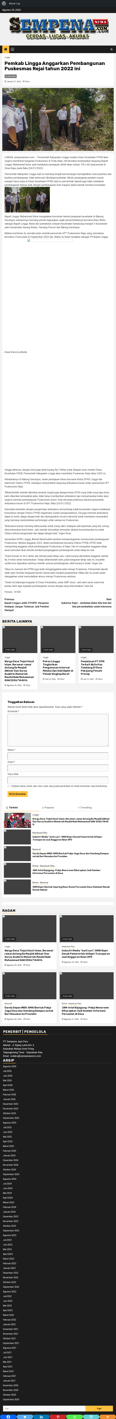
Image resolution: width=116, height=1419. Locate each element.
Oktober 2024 (9, 1169)
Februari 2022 (9, 1320)
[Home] (5, 49)
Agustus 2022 (9, 1291)
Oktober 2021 (9, 1338)
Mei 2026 (7, 1080)
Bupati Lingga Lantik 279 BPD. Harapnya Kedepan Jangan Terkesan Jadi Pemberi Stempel (27, 605)
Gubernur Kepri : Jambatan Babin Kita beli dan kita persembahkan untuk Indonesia (86, 603)
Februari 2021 (9, 1376)
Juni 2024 (7, 1188)
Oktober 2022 (9, 1282)
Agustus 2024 (9, 1179)
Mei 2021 (7, 1362)
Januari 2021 (9, 1381)
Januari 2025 (9, 1155)
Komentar (13, 711)
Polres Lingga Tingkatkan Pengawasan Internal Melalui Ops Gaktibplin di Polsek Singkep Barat (58, 667)
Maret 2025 (8, 1146)
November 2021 (10, 1334)
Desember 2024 (10, 1160)
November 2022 (10, 1277)
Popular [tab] (49, 807)
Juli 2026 (7, 1071)
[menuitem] (4, 3)
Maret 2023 (8, 1259)
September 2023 (11, 1230)
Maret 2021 (8, 1371)
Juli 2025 (7, 1127)
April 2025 (8, 1141)
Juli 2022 (7, 1296)
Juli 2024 (7, 1183)
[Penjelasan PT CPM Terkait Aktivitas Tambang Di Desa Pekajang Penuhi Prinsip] (96, 639)
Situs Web (13, 774)
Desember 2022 (10, 1273)
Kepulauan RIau (39, 833)
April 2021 (8, 1366)
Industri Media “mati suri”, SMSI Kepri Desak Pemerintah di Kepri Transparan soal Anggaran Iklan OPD (67, 838)
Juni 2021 (7, 1357)
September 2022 (11, 1287)
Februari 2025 (9, 1151)
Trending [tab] (86, 807)
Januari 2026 (9, 1099)
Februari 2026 (9, 1094)
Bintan (35, 866)
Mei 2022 (7, 1305)
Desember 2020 (10, 1385)
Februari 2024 (9, 1207)
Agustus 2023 (9, 1235)
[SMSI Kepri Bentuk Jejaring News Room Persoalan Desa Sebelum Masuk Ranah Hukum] (17, 886)
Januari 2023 (9, 1268)
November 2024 (10, 1165)
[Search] (111, 49)
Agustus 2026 (9, 1066)
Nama (11, 749)
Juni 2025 (7, 1132)
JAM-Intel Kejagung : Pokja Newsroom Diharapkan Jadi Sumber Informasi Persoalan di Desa (85, 1010)
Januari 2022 (9, 1324)
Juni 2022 (7, 1301)
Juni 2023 (7, 1244)
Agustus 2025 (9, 1122)
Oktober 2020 (9, 1395)
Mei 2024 (7, 1193)
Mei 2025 (7, 1137)
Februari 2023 (9, 1263)
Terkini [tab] (13, 807)
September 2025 (11, 1118)
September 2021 (11, 1343)
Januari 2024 (9, 1212)
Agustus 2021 (9, 1348)
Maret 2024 (8, 1202)
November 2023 (10, 1221)
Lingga (7, 57)
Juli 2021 (7, 1352)
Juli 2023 (7, 1240)
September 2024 (11, 1174)
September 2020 (11, 1399)
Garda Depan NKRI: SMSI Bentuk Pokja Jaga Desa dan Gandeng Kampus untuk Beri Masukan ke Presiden (29, 1010)
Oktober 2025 (9, 1113)
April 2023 (8, 1254)
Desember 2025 (10, 1104)
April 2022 (8, 1310)
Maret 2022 (8, 1315)
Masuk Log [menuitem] (14, 3)
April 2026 (8, 1085)
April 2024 (8, 1198)
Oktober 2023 (9, 1226)
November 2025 (10, 1108)
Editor (27, 82)
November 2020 (10, 1390)
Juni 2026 (7, 1076)
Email (11, 762)
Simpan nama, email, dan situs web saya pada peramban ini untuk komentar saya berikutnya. (59, 786)
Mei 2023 (7, 1249)
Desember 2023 (10, 1216)
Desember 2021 (10, 1329)
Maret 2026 (8, 1090)
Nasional (36, 849)
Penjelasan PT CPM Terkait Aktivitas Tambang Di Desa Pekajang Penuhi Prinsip (92, 667)
